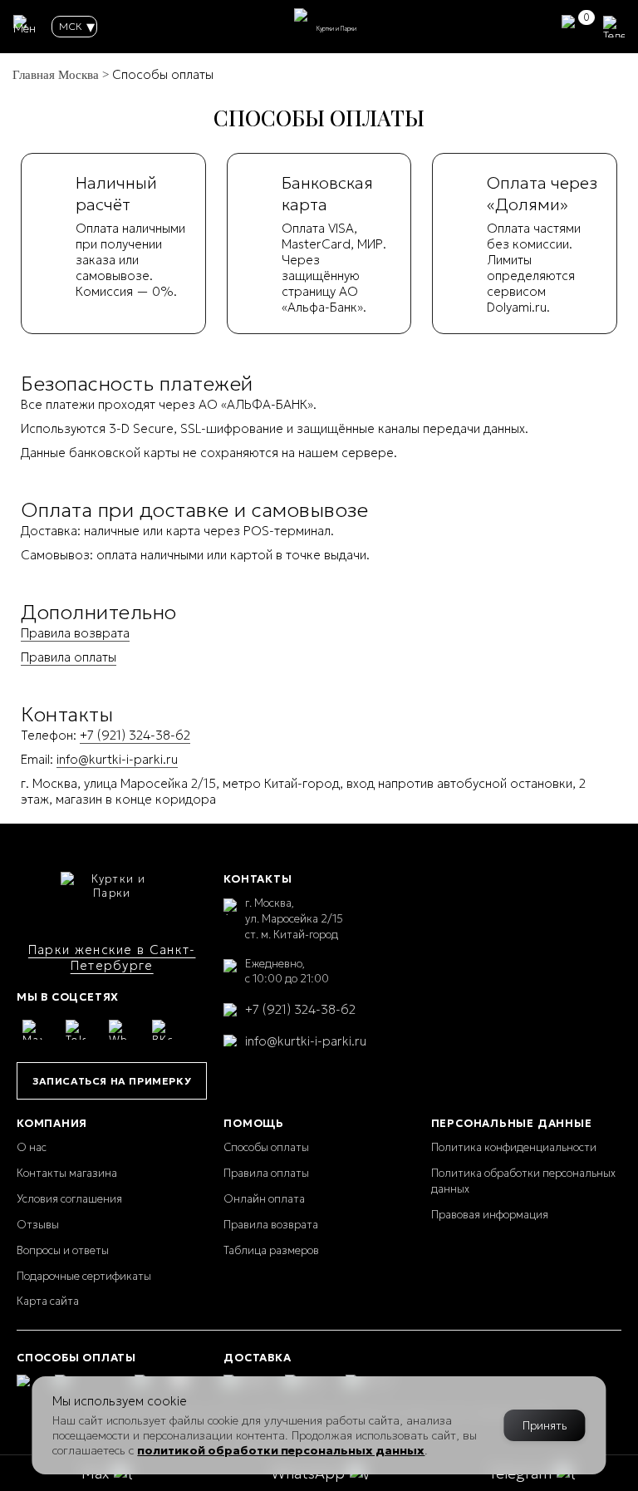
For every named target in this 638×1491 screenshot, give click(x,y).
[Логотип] (329, 26)
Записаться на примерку (111, 1081)
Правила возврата (75, 633)
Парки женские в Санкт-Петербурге (112, 957)
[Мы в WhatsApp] (119, 1030)
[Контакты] (614, 26)
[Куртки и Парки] (112, 898)
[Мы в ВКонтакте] (162, 1030)
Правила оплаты (68, 657)
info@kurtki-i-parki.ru (117, 759)
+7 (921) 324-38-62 (135, 735)
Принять (545, 1425)
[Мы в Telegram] (75, 1030)
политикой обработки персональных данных (281, 1450)
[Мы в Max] (32, 1030)
